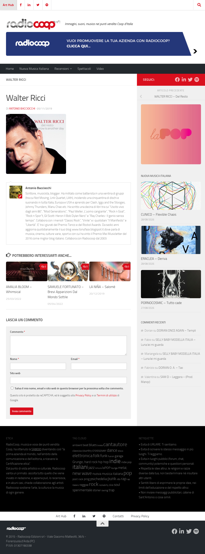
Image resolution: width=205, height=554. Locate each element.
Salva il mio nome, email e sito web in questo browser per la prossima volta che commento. (69, 388)
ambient (77, 445)
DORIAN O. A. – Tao (171, 368)
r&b (118, 479)
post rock (77, 479)
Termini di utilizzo (107, 395)
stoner (97, 490)
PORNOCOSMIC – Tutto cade (161, 303)
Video (100, 69)
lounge (114, 468)
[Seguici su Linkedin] (183, 79)
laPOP (106, 468)
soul (117, 484)
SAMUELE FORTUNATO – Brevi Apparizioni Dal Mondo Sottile (66, 292)
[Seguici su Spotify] (196, 79)
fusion (111, 456)
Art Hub (8, 5)
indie (115, 461)
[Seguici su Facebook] (177, 79)
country (87, 450)
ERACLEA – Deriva (154, 259)
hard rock (90, 462)
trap (112, 490)
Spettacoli (84, 69)
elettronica (82, 455)
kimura (98, 468)
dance (112, 450)
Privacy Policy (83, 395)
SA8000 (36, 449)
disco (120, 450)
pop (128, 473)
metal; (122, 468)
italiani (80, 466)
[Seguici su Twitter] (190, 79)
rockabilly (104, 485)
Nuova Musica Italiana (34, 69)
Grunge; (78, 462)
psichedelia (98, 479)
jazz (91, 467)
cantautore (115, 444)
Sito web (15, 373)
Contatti (118, 516)
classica (77, 450)
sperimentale (82, 490)
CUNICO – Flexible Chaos (158, 214)
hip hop (103, 462)
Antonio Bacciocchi (22, 108)
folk (96, 455)
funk (103, 456)
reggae (83, 485)
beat (85, 445)
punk (112, 478)
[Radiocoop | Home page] (33, 24)
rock (93, 484)
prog (87, 479)
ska (111, 485)
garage (119, 456)
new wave (82, 473)
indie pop (126, 462)
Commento (17, 332)
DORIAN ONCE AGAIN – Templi (176, 330)
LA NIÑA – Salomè (102, 287)
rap (123, 478)
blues (93, 445)
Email (75, 359)
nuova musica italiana (107, 474)
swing (104, 490)
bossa (100, 445)
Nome (14, 359)
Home (10, 69)
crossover (99, 450)
